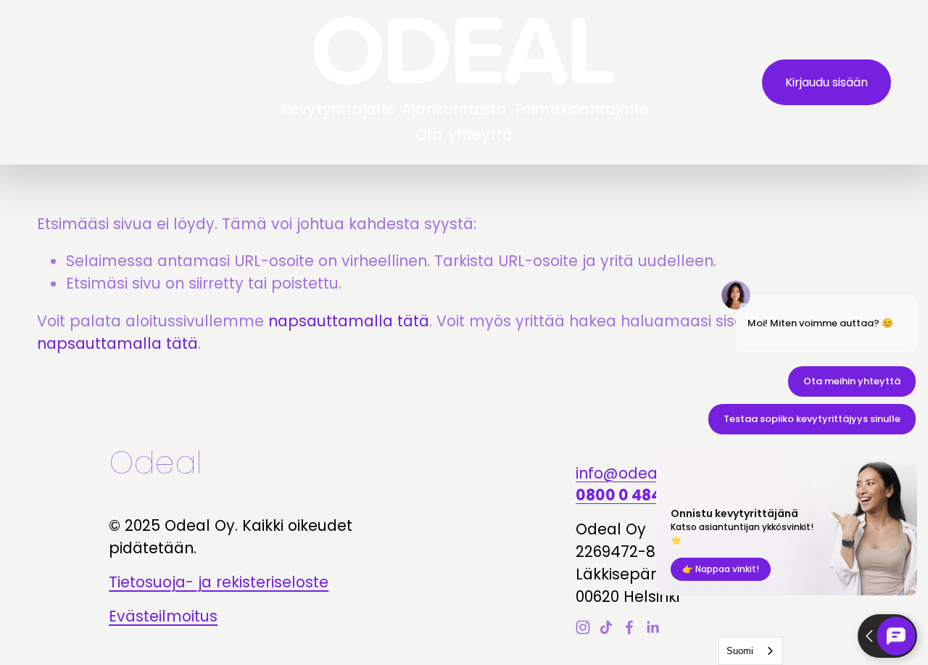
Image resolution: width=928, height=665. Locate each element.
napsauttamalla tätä (348, 320)
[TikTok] (606, 627)
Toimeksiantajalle (581, 109)
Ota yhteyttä (464, 134)
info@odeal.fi (625, 473)
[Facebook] (629, 627)
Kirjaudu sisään (826, 82)
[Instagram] (583, 627)
